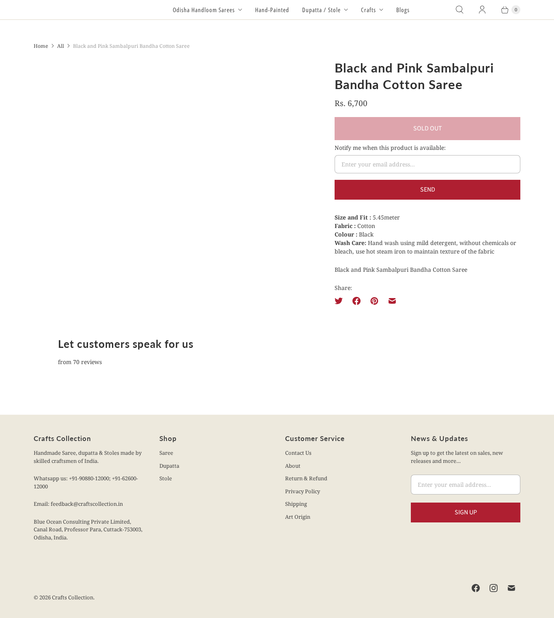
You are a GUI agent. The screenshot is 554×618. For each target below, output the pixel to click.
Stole (165, 478)
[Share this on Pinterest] (374, 301)
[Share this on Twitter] (341, 301)
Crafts (368, 10)
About (293, 465)
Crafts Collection (72, 597)
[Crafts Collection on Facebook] (476, 588)
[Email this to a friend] (392, 301)
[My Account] (482, 9)
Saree (166, 452)
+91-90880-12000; (90, 478)
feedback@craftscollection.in (87, 503)
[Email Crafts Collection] (511, 588)
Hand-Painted (272, 10)
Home (41, 46)
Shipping (296, 503)
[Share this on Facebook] (356, 301)
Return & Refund (306, 478)
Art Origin (297, 516)
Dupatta (169, 465)
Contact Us (298, 452)
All (60, 46)
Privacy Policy (302, 491)
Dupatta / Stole (321, 10)
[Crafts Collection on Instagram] (493, 588)
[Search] (459, 9)
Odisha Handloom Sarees (204, 10)
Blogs (403, 10)
